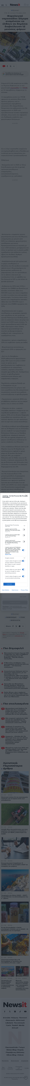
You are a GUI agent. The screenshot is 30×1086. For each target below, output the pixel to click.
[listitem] (15, 525)
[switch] (23, 529)
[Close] (26, 496)
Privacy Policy (24, 590)
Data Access (15, 590)
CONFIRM (9, 584)
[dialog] (15, 543)
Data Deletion (5, 590)
